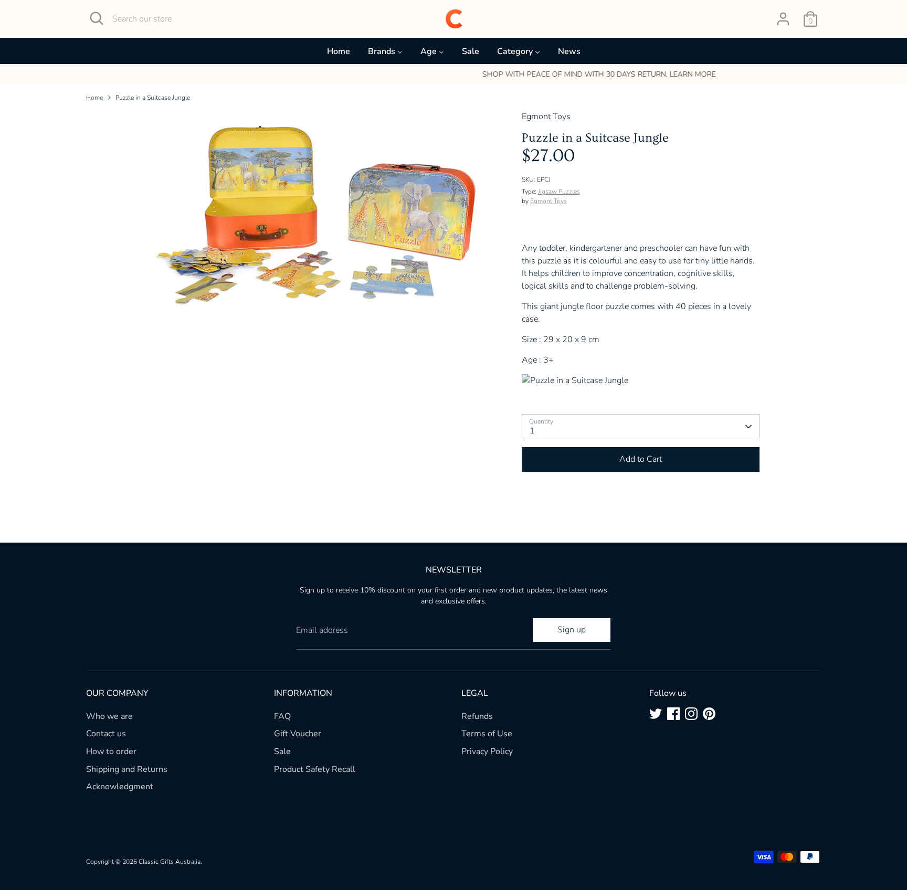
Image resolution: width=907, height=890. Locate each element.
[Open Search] (96, 18)
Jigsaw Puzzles (559, 191)
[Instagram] (691, 713)
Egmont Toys (548, 201)
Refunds (477, 716)
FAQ (282, 716)
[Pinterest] (709, 713)
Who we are (109, 716)
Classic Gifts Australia (170, 861)
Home (94, 97)
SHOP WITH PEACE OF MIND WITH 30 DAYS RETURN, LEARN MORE (454, 74)
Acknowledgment (119, 786)
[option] (453, 74)
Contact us (106, 733)
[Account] (783, 18)
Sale (282, 751)
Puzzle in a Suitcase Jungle (152, 97)
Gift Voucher (297, 733)
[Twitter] (655, 713)
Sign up (571, 629)
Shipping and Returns (126, 769)
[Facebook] (673, 713)
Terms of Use (486, 733)
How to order (111, 751)
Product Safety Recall (314, 769)
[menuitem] (338, 53)
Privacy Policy (487, 751)
